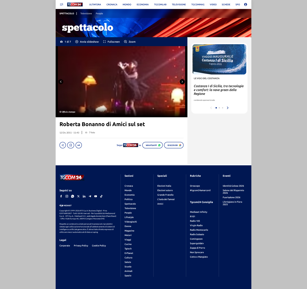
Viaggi (128, 239)
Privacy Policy (81, 245)
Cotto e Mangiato (199, 257)
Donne (128, 226)
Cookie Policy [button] (99, 245)
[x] (78, 196)
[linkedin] (84, 196)
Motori (128, 235)
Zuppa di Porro (197, 248)
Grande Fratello (165, 195)
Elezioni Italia (164, 186)
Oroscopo (195, 186)
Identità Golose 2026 (233, 186)
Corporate (64, 245)
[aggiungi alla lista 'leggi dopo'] (70, 145)
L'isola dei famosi (166, 199)
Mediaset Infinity (198, 212)
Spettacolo (130, 203)
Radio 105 (195, 221)
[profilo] (245, 4)
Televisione (130, 208)
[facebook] (61, 196)
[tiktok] (101, 196)
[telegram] (89, 196)
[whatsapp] (72, 196)
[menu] (61, 4)
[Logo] (75, 5)
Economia (129, 195)
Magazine (129, 230)
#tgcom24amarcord (200, 190)
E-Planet (129, 253)
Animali (128, 271)
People (128, 212)
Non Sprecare (197, 252)
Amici (160, 203)
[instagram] (66, 196)
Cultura (128, 257)
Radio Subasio (197, 234)
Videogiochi (131, 221)
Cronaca (129, 186)
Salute (128, 262)
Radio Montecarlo (199, 230)
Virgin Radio (196, 225)
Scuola (128, 266)
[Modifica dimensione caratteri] (78, 145)
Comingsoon (196, 239)
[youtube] (95, 196)
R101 (192, 216)
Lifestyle (129, 217)
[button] (87, 42)
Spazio (128, 275)
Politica (128, 199)
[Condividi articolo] (62, 145)
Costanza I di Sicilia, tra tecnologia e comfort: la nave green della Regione (219, 89)
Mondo (128, 190)
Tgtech (128, 248)
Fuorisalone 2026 (231, 197)
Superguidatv (197, 243)
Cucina (128, 244)
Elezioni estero (165, 190)
